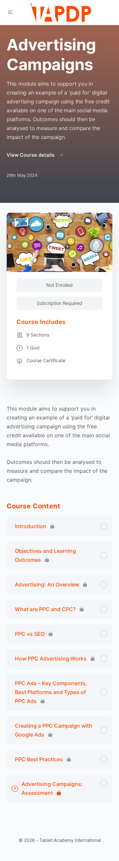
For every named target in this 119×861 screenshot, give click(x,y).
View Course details (31, 155)
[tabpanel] (59, 444)
